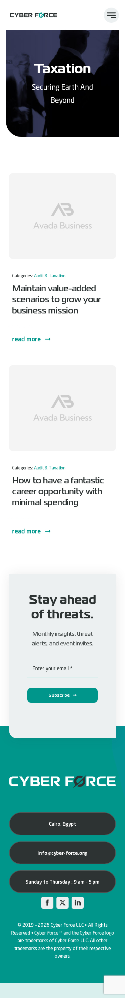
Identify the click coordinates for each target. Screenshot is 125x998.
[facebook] (47, 903)
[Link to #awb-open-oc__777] (111, 15)
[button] (32, 339)
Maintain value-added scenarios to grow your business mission (56, 299)
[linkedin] (78, 903)
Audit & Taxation (50, 275)
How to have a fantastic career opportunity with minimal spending (58, 491)
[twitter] (62, 903)
